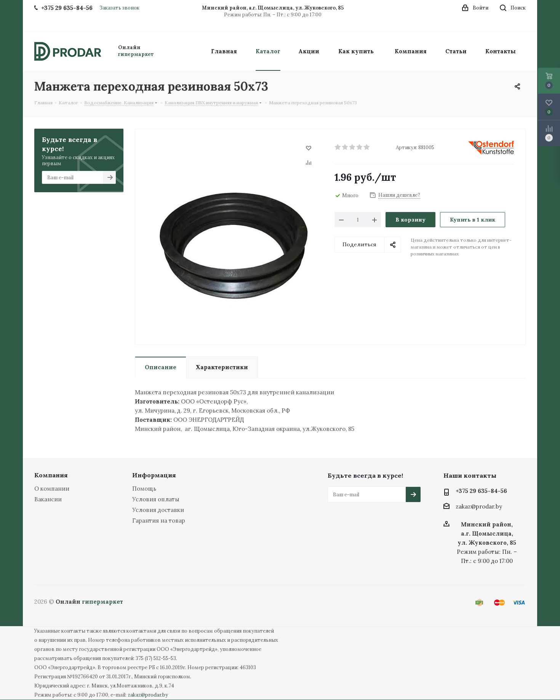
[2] (345, 147)
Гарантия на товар (158, 520)
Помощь (144, 488)
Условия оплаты (155, 499)
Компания (51, 475)
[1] (338, 147)
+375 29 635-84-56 (481, 490)
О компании (51, 488)
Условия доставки (158, 509)
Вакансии (48, 499)
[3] (352, 147)
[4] (359, 147)
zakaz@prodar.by (479, 506)
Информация (154, 475)
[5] (367, 147)
